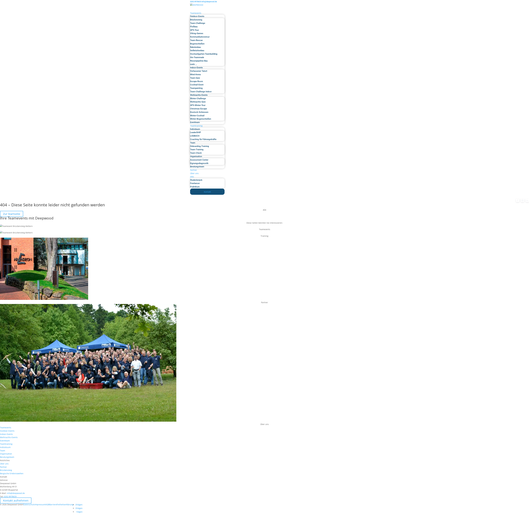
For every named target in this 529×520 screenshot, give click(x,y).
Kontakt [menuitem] (207, 191)
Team (2, 450)
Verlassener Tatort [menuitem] (198, 71)
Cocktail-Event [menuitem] (196, 84)
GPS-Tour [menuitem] (194, 30)
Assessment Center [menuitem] (199, 160)
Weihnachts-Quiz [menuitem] (198, 102)
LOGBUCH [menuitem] (194, 136)
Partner (3, 467)
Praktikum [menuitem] (195, 187)
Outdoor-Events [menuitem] (197, 16)
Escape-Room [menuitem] (196, 81)
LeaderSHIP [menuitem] (195, 132)
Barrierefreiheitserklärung (61, 504)
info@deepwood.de (16, 493)
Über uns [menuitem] (194, 173)
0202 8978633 (195, 2)
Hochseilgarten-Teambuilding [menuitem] (203, 54)
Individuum (5, 447)
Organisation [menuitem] (196, 156)
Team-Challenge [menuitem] (197, 23)
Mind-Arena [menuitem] (195, 74)
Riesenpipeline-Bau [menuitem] (199, 61)
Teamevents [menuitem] (195, 13)
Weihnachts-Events (9, 437)
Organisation (6, 453)
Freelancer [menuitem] (195, 183)
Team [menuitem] (192, 143)
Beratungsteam (7, 457)
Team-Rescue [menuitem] (196, 40)
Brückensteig (6, 470)
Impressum (40, 504)
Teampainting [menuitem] (196, 88)
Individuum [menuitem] (195, 129)
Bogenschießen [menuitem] (197, 43)
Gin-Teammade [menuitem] (197, 57)
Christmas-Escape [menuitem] (198, 108)
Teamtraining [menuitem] (196, 125)
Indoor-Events (6, 434)
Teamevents (5, 427)
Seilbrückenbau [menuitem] (197, 50)
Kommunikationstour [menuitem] (200, 37)
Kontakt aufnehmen (15, 500)
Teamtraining (6, 444)
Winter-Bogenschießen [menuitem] (200, 119)
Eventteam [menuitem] (195, 122)
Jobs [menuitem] (192, 176)
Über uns (4, 463)
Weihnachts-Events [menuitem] (199, 95)
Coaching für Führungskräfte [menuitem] (203, 139)
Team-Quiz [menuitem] (195, 78)
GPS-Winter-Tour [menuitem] (197, 105)
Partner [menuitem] (193, 170)
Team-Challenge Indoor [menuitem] (201, 91)
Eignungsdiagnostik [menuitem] (199, 163)
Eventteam (5, 440)
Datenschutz (29, 504)
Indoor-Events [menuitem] (196, 67)
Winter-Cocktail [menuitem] (197, 115)
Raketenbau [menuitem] (195, 47)
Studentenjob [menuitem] (196, 180)
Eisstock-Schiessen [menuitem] (199, 112)
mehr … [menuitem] (193, 64)
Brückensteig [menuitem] (196, 19)
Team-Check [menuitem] (196, 153)
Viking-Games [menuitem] (196, 33)
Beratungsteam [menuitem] (197, 166)
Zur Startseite (11, 214)
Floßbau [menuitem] (194, 26)
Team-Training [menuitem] (196, 149)
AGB (47, 504)
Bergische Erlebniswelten (11, 473)
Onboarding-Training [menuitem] (199, 146)
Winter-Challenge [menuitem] (198, 98)
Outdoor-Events (7, 431)
